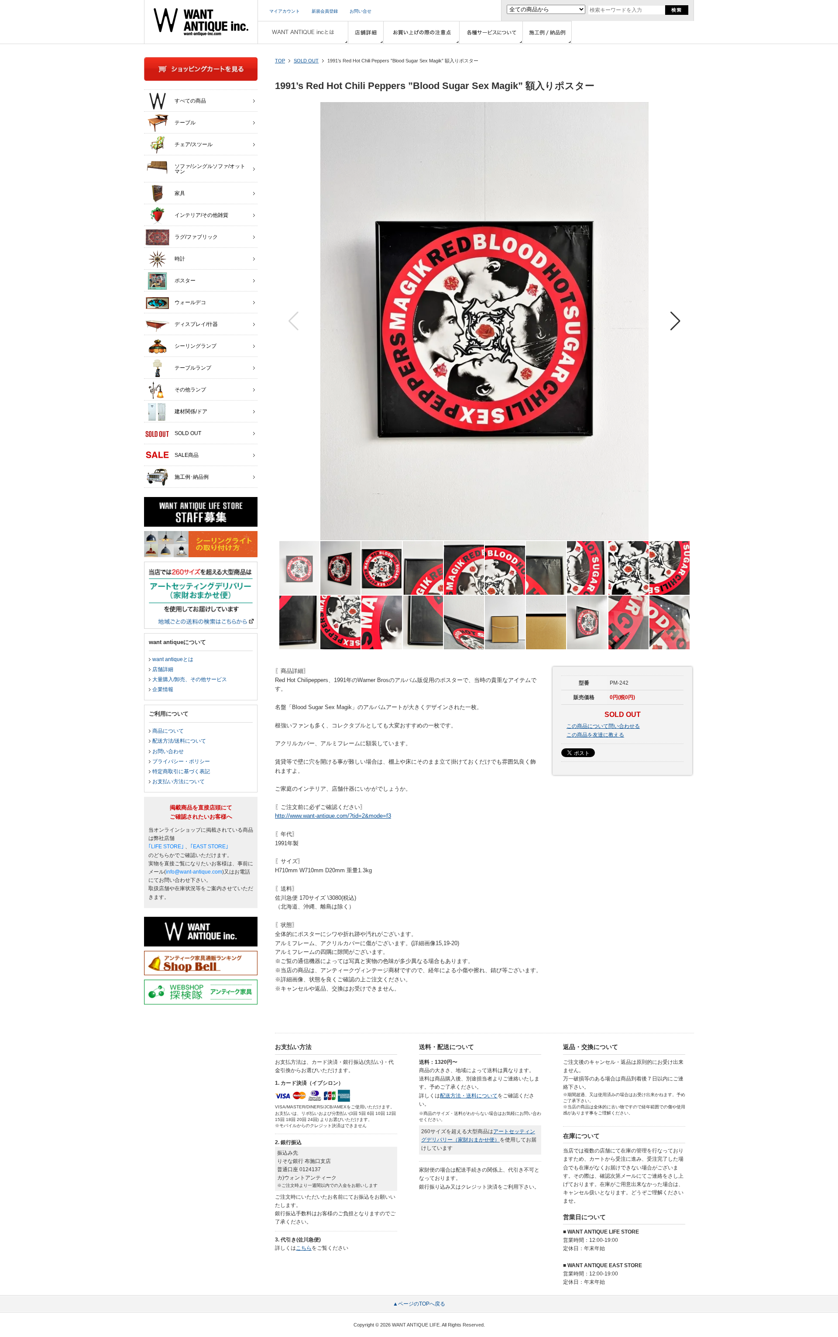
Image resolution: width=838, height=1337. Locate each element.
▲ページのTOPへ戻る (419, 1304)
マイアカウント (284, 11)
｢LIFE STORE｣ (166, 846)
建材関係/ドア (191, 411)
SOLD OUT (306, 60)
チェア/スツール (194, 144)
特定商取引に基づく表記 (181, 771)
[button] (675, 321)
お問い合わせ (168, 751)
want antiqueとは (172, 659)
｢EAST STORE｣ (209, 846)
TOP (280, 60)
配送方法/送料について (179, 741)
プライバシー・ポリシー (181, 761)
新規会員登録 (325, 11)
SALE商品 (187, 455)
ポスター (185, 281)
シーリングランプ (195, 346)
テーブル (185, 123)
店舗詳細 (162, 669)
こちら (304, 1248)
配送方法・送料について (469, 1096)
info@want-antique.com (194, 872)
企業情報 (162, 689)
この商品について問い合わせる (603, 726)
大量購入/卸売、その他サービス (189, 679)
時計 (180, 259)
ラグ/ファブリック (196, 237)
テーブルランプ (193, 368)
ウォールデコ (190, 302)
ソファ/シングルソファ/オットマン (210, 169)
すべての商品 (190, 101)
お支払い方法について (178, 781)
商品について (168, 731)
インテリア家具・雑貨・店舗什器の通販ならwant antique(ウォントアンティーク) (201, 22)
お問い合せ (360, 11)
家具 (180, 193)
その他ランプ (190, 390)
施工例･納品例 (192, 477)
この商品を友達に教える (595, 735)
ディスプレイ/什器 (196, 324)
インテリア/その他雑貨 (201, 215)
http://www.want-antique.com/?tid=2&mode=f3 (333, 815)
